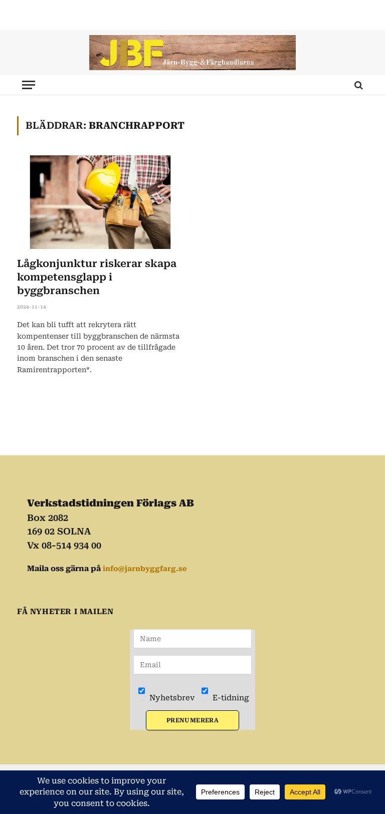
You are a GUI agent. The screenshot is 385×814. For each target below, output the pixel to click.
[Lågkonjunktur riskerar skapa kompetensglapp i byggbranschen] (100, 202)
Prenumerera (192, 720)
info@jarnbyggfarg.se (145, 569)
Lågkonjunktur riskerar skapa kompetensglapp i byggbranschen (96, 277)
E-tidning (230, 697)
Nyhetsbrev (171, 697)
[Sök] (357, 85)
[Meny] (28, 85)
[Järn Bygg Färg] (192, 52)
